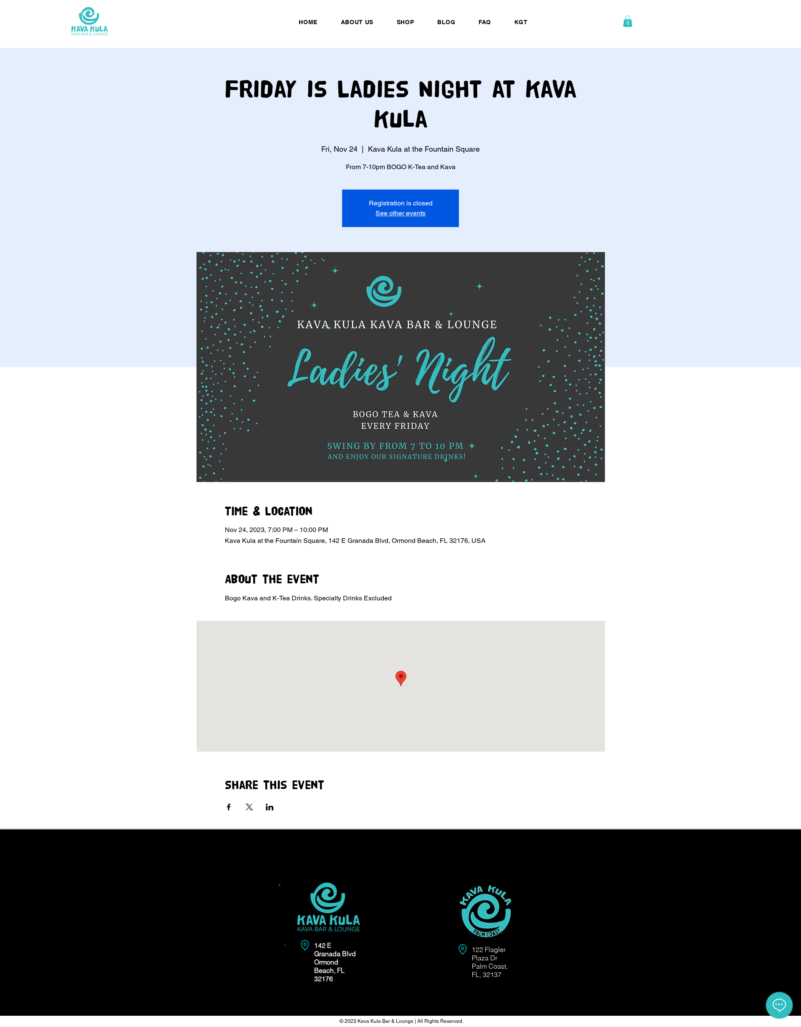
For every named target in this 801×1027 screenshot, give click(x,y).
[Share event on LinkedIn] (270, 807)
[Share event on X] (249, 807)
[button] (627, 21)
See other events (400, 213)
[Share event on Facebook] (229, 807)
